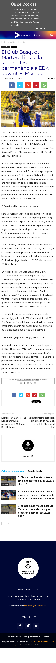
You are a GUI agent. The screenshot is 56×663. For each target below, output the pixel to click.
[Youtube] (36, 626)
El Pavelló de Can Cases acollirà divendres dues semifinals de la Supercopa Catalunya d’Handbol (36, 495)
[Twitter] (28, 626)
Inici (3, 42)
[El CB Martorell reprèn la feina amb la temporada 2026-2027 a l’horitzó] (8, 481)
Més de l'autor (35, 471)
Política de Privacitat (39, 642)
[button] (52, 35)
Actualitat (5, 47)
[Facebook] (20, 626)
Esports (14, 47)
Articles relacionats (12, 471)
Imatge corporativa (32, 636)
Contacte (46, 636)
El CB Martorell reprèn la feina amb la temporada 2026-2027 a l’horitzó (36, 481)
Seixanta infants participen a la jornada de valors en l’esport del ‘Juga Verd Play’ (42, 422)
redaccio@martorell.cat (35, 605)
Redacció (9, 78)
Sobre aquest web (13, 636)
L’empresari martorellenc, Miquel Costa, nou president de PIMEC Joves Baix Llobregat (14, 422)
